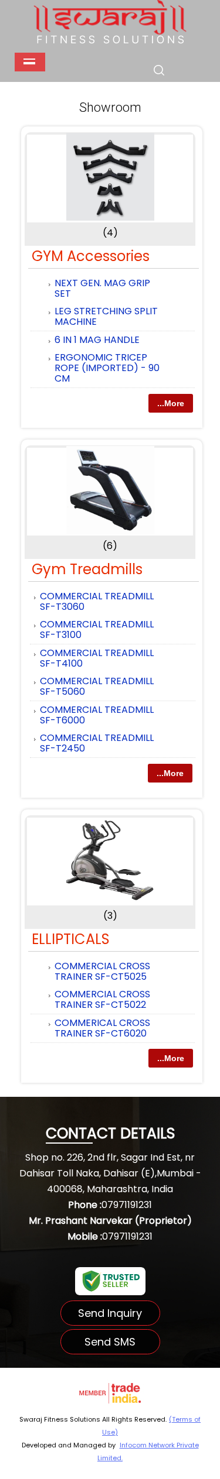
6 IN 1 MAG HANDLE (97, 339)
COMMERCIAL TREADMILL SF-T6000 (97, 715)
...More (170, 403)
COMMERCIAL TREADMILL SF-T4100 (97, 658)
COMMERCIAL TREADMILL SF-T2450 (97, 743)
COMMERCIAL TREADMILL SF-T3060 (97, 601)
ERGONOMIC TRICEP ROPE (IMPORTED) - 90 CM (107, 368)
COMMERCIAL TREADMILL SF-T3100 (97, 629)
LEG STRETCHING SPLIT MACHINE (106, 316)
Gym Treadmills (87, 569)
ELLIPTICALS (71, 939)
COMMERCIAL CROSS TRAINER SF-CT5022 (102, 999)
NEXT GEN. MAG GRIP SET (102, 288)
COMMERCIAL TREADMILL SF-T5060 (97, 686)
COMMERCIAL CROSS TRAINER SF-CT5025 (102, 971)
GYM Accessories (91, 256)
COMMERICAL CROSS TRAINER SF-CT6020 (102, 1028)
